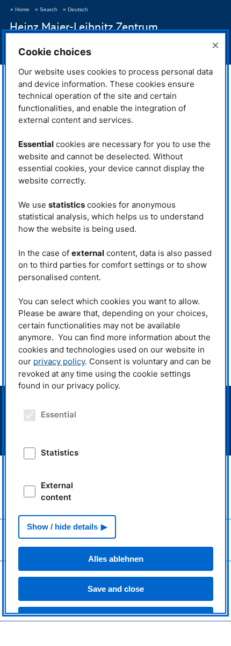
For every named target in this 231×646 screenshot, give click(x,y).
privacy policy (59, 361)
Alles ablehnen (115, 558)
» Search (46, 9)
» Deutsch (75, 9)
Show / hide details (62, 526)
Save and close (116, 588)
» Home (20, 9)
